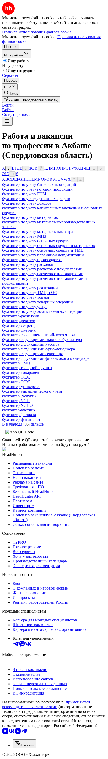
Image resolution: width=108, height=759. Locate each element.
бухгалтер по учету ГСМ (24, 194)
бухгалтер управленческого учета (32, 391)
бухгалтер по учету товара (25, 297)
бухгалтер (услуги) (19, 396)
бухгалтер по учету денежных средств (36, 198)
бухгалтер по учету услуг (24, 306)
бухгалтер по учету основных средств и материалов (48, 245)
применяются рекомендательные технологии (46, 704)
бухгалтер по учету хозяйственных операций (42, 311)
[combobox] (24, 743)
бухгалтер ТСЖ (16, 377)
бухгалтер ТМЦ (16, 363)
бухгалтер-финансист (21, 419)
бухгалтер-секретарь (20, 325)
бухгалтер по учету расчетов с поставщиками (42, 274)
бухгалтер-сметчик (19, 330)
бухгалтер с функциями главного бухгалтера (42, 339)
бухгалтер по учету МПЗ (24, 236)
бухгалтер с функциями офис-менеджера (38, 349)
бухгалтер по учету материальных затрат (38, 231)
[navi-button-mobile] (7, 121)
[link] (11, 93)
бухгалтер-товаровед (20, 372)
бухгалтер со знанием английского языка (38, 335)
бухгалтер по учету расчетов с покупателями (42, 269)
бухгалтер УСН (16, 400)
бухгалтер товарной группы (27, 368)
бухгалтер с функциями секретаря (32, 353)
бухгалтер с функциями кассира (30, 344)
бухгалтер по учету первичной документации (43, 255)
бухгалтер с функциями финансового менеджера (45, 358)
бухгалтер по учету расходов (27, 264)
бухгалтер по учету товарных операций (37, 302)
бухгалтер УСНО (17, 405)
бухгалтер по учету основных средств (36, 241)
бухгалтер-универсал (21, 386)
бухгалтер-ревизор (18, 321)
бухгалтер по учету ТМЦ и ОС (29, 292)
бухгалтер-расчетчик (20, 316)
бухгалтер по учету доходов (27, 203)
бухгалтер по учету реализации (30, 288)
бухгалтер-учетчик (18, 410)
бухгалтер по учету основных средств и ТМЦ (43, 250)
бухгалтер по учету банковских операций (39, 184)
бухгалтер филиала (19, 415)
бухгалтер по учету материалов (30, 217)
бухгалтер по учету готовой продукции (37, 189)
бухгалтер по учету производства (32, 259)
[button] (8, 105)
